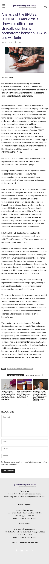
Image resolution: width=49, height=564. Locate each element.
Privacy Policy (33, 543)
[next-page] (26, 405)
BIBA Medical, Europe (24, 510)
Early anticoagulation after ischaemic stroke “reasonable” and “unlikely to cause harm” (24, 394)
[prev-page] (23, 405)
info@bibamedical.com (27, 518)
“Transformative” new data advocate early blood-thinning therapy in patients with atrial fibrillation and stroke (8, 395)
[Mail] (27, 551)
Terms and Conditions (19, 543)
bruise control (13, 369)
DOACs (22, 369)
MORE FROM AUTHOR (33, 375)
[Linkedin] (22, 551)
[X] (32, 551)
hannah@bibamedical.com (35, 497)
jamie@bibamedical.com (31, 494)
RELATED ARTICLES (15, 375)
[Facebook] (17, 551)
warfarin (29, 369)
